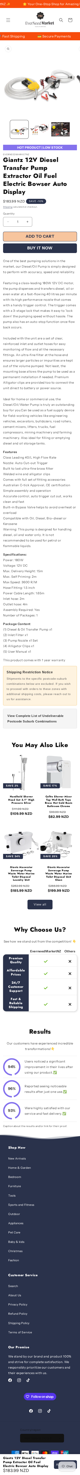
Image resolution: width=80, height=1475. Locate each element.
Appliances (16, 1223)
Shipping (8, 207)
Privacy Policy (17, 1304)
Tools (12, 1195)
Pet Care (14, 1232)
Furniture (14, 1186)
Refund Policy (17, 1314)
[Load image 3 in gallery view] (60, 129)
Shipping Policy (19, 1323)
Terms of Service (20, 1332)
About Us (14, 1295)
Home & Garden (19, 1168)
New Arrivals (17, 1158)
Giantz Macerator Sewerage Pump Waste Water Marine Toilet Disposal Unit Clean (58, 874)
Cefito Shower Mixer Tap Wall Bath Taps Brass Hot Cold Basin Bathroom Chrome (58, 801)
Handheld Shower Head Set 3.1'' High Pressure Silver (21, 800)
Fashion (13, 1260)
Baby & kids (16, 1242)
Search (13, 1286)
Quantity (9, 213)
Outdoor (14, 1214)
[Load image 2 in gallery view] (40, 129)
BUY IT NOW (40, 248)
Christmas (15, 1251)
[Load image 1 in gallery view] (19, 129)
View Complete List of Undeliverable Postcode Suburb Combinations (35, 718)
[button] (8, 20)
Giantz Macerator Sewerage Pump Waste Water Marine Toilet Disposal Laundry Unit (21, 874)
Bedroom (14, 1177)
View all (40, 904)
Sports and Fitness (21, 1205)
